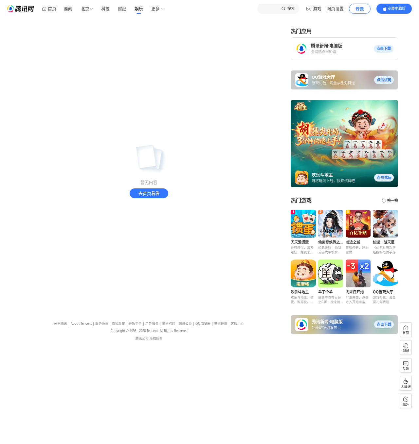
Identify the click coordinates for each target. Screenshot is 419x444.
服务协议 (101, 323)
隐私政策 (118, 323)
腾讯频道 (220, 323)
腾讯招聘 (168, 323)
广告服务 (151, 323)
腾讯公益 (185, 323)
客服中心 (237, 323)
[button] (383, 49)
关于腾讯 (60, 323)
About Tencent (81, 323)
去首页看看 (149, 193)
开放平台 (135, 323)
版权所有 (156, 338)
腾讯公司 (142, 338)
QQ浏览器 (202, 323)
